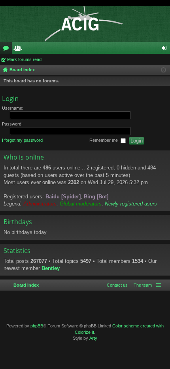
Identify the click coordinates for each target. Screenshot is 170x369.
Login (10, 98)
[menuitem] (141, 285)
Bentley (51, 268)
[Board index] (85, 24)
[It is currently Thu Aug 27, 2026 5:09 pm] (163, 70)
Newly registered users (131, 204)
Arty (93, 338)
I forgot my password (22, 140)
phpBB (36, 325)
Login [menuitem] (165, 49)
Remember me (104, 140)
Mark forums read (24, 59)
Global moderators (81, 204)
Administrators (40, 204)
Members (19, 49)
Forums (7, 49)
